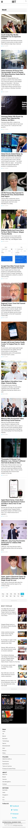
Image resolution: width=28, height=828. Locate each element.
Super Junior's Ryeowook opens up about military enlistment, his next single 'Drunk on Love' (13, 578)
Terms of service (7, 766)
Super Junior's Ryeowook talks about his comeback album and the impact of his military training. (11, 584)
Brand (4, 776)
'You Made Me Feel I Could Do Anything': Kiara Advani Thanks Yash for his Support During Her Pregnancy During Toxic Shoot (8, 612)
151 (18, 596)
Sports (4, 743)
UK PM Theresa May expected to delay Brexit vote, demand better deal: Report (12, 194)
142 (7, 594)
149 (10, 596)
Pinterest (15, 814)
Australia (4, 790)
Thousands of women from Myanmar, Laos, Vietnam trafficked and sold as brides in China (13, 461)
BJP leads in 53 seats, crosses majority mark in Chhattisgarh (7, 720)
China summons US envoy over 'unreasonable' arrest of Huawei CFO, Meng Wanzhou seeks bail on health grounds (13, 73)
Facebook (15, 806)
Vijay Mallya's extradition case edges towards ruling (11, 382)
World (4, 736)
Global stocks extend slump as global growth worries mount (12, 155)
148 (7, 596)
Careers (4, 779)
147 (3, 596)
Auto (3, 748)
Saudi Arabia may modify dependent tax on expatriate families (11, 36)
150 (14, 596)
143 (11, 594)
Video (4, 753)
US (3, 733)
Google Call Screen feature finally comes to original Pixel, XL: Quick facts (13, 344)
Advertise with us (7, 759)
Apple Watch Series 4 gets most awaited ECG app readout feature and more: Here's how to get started (13, 502)
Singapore (5, 794)
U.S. (3, 799)
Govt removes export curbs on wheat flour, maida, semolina (8, 667)
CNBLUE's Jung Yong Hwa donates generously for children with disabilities (13, 542)
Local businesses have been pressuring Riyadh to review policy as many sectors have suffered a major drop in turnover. (11, 42)
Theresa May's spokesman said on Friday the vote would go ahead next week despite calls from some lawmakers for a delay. (10, 201)
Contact (4, 784)
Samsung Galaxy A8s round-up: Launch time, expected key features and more (12, 118)
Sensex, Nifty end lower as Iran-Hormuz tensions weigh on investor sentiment (8, 649)
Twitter (15, 810)
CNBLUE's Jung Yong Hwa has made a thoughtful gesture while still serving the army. (11, 548)
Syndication (5, 763)
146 (22, 594)
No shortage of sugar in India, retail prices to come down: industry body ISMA (9, 641)
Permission (5, 761)
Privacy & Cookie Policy (8, 768)
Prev (3, 594)
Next (22, 596)
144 (15, 594)
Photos (4, 750)
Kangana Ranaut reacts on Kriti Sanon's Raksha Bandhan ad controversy (8, 626)
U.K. (3, 797)
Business (4, 738)
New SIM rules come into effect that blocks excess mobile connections (8, 674)
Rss (15, 818)
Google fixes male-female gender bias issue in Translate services (13, 267)
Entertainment (6, 745)
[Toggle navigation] (2, 2)
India (3, 731)
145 (18, 594)
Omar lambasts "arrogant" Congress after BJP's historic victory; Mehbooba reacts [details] (19, 708)
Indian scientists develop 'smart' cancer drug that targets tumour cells (7, 633)
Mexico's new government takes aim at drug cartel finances (12, 419)
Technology (5, 741)
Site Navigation (6, 781)
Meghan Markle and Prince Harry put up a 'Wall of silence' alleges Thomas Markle (12, 232)
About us (4, 774)
